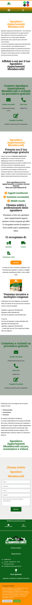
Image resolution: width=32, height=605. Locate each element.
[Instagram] (24, 5)
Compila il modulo (16, 120)
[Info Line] (23, 100)
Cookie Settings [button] (7, 601)
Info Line (23, 104)
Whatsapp (23, 526)
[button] (9, 10)
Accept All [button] (17, 601)
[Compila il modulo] (16, 115)
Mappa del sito (16, 553)
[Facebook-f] (27, 2)
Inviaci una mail (8, 104)
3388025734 (4, 160)
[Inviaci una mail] (8, 100)
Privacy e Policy (16, 548)
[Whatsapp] (24, 2)
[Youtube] (27, 5)
